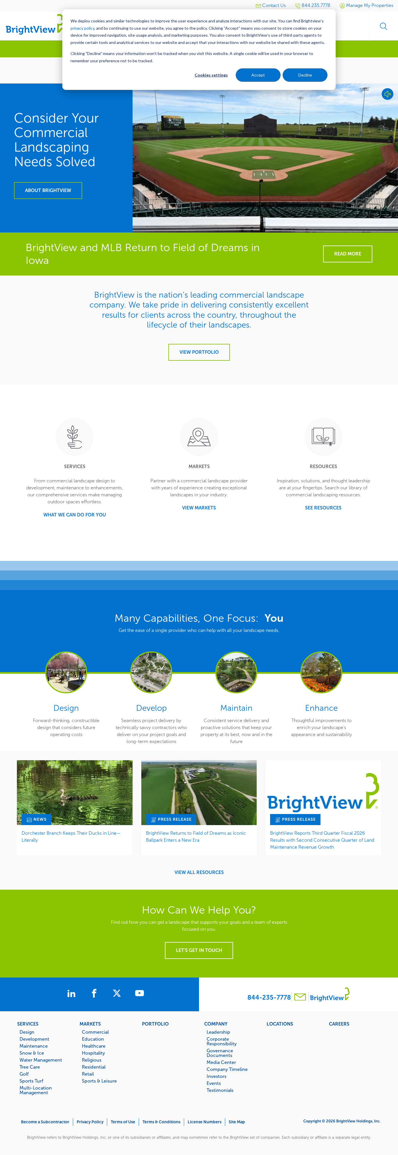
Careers (339, 1023)
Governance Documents (220, 1053)
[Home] (35, 24)
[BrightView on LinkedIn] (72, 994)
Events (214, 1083)
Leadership (218, 1032)
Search (383, 26)
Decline (305, 74)
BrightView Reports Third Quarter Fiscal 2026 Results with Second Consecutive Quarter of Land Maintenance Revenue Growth (322, 840)
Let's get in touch (199, 950)
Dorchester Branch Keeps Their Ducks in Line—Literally (71, 836)
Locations (280, 1023)
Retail (88, 1073)
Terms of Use (123, 1122)
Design (27, 1032)
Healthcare (93, 1046)
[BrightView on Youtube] (139, 994)
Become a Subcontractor (45, 1122)
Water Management (41, 1059)
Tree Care (30, 1066)
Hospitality (93, 1053)
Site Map (237, 1122)
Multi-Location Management (36, 1090)
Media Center (221, 1062)
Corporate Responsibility (222, 1041)
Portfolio (155, 1023)
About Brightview (48, 190)
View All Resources (199, 872)
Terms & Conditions (161, 1122)
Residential (93, 1066)
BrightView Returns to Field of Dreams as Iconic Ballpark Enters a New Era (196, 836)
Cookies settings (211, 74)
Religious (91, 1059)
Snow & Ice (32, 1053)
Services (27, 1023)
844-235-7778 (269, 997)
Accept (258, 74)
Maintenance (34, 1046)
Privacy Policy (90, 1122)
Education (93, 1039)
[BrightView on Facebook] (95, 994)
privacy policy (82, 28)
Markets (90, 1023)
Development (34, 1039)
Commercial (95, 1032)
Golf (24, 1073)
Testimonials (220, 1090)
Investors (216, 1076)
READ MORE (347, 254)
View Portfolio (199, 352)
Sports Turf (31, 1080)
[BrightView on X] (118, 994)
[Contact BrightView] (300, 998)
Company (216, 1023)
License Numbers (204, 1122)
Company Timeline (227, 1069)
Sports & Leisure (99, 1080)
